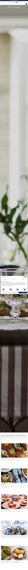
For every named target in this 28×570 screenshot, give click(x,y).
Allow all (23, 292)
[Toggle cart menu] (27, 2)
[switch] (11, 289)
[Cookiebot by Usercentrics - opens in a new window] (24, 277)
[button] (14, 2)
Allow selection (14, 292)
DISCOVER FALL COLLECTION (14, 0)
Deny (5, 292)
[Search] (26, 4)
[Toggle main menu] (1, 2)
